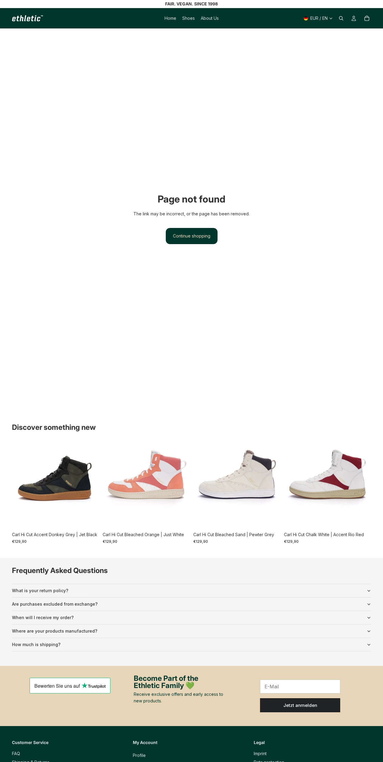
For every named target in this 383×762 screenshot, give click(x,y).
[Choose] (89, 520)
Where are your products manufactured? (54, 631)
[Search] (341, 18)
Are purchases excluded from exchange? (55, 604)
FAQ (16, 753)
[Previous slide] (21, 485)
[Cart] (366, 18)
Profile (139, 755)
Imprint (260, 753)
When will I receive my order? (43, 617)
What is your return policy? (40, 590)
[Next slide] (90, 485)
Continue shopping (191, 235)
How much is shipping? (36, 644)
